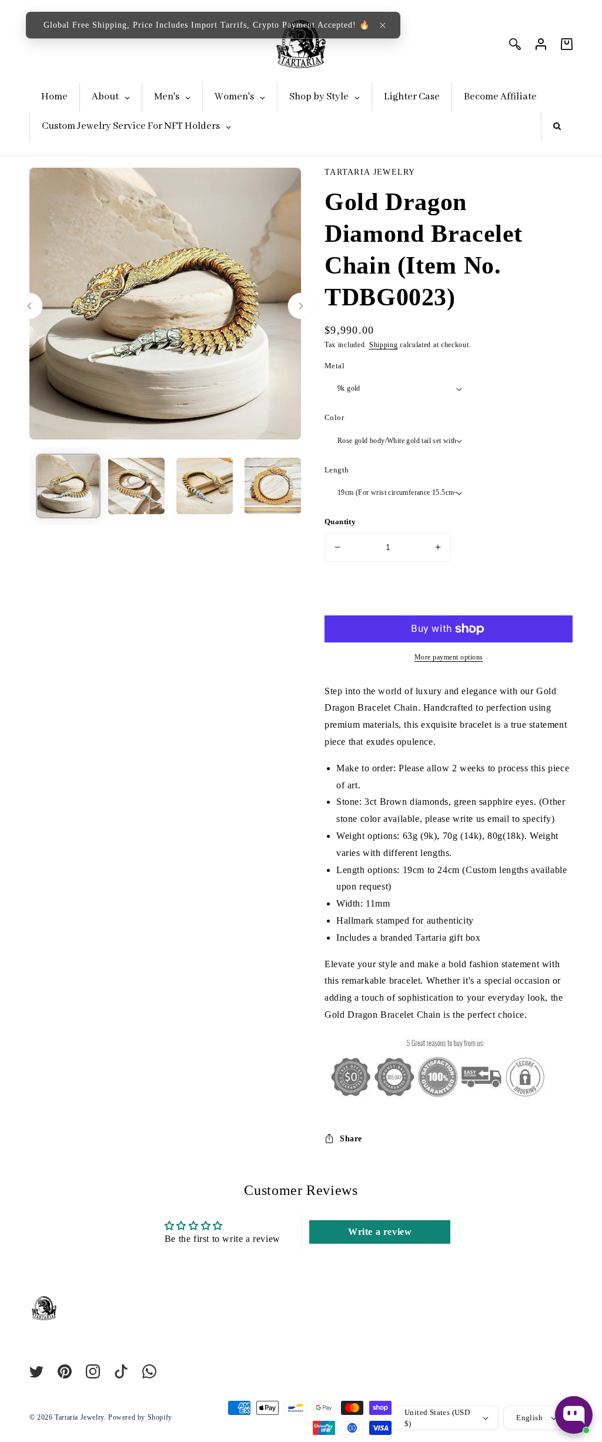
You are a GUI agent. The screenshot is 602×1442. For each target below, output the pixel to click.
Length (337, 469)
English (529, 1417)
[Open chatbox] (574, 1415)
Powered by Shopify (140, 1417)
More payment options (448, 657)
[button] (383, 25)
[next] (301, 306)
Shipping (383, 345)
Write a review (380, 1232)
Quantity (340, 521)
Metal (335, 365)
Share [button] (351, 1138)
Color (334, 417)
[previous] (29, 306)
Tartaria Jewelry (79, 1417)
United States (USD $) (437, 1418)
